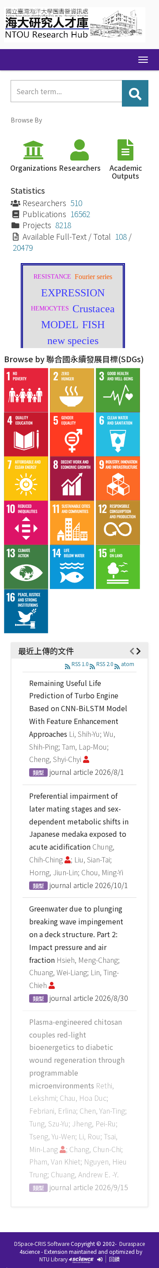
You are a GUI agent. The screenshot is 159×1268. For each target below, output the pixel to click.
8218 (63, 224)
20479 (23, 247)
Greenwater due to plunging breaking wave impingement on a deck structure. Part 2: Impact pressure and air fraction (76, 934)
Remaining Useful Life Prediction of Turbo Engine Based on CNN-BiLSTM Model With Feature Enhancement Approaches (78, 708)
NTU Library (53, 1259)
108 (121, 236)
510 (76, 202)
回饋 (114, 1259)
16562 (80, 213)
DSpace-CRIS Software (41, 1243)
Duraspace (132, 1243)
